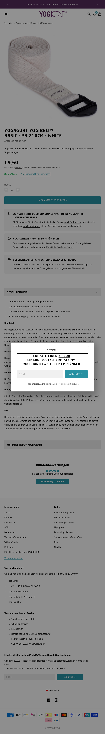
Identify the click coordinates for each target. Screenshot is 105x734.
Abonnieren (76, 374)
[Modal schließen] (89, 347)
